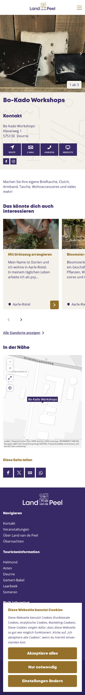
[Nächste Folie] (81, 53)
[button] (42, 401)
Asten (7, 568)
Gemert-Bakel (13, 580)
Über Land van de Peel (20, 535)
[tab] (74, 85)
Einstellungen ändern (42, 681)
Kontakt (9, 523)
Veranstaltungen (16, 529)
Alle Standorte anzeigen (21, 332)
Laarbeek (10, 586)
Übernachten (13, 541)
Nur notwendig (42, 667)
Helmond (10, 562)
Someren (10, 592)
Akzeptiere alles (42, 653)
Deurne (9, 574)
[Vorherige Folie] (4, 53)
